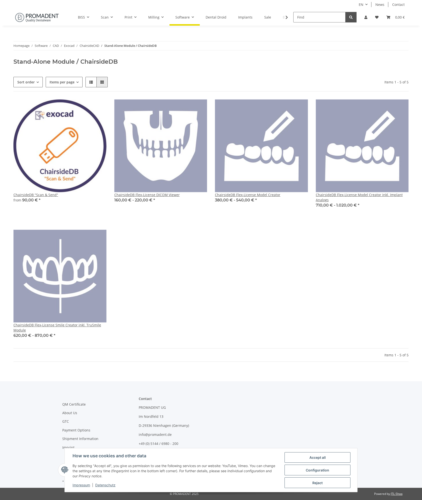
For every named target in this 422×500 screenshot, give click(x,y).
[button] (365, 17)
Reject (317, 483)
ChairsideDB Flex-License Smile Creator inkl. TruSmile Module (57, 327)
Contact (398, 4)
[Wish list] (376, 17)
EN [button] (361, 4)
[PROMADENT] (36, 17)
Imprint (68, 447)
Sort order (26, 82)
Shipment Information (80, 438)
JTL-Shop (396, 494)
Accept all (317, 457)
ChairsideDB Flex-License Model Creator (247, 194)
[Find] (351, 17)
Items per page (62, 82)
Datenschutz (105, 485)
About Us (69, 412)
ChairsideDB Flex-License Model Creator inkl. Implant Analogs (359, 197)
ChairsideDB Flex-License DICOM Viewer (147, 194)
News (379, 4)
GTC (65, 421)
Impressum (81, 485)
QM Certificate (74, 404)
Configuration (317, 470)
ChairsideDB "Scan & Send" (35, 194)
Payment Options (76, 430)
